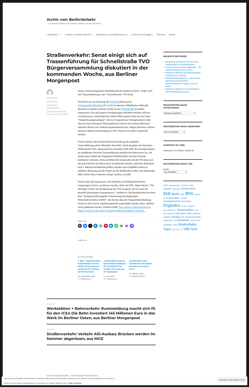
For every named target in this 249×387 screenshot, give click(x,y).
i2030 (196, 210)
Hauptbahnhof (185, 210)
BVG (189, 193)
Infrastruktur (52, 105)
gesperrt (192, 206)
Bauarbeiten (188, 188)
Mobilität (170, 214)
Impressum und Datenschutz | (112, 34)
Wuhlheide (63, 114)
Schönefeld (183, 220)
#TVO (111, 105)
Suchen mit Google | (142, 34)
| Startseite (52, 34)
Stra (175, 224)
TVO (56, 114)
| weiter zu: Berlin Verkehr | (78, 34)
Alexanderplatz (174, 185)
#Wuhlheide (127, 109)
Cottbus (197, 194)
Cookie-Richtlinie (75, 383)
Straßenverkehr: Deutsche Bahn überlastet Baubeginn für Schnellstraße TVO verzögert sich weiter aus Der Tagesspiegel (114, 266)
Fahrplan (184, 198)
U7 (181, 229)
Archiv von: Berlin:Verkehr (71, 19)
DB (164, 198)
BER (166, 194)
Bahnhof (167, 189)
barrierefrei (176, 189)
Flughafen (171, 205)
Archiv (166, 169)
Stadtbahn (167, 225)
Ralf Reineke (52, 98)
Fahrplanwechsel (171, 201)
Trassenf (50, 114)
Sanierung (167, 220)
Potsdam (176, 217)
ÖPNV (194, 229)
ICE (164, 214)
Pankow (166, 217)
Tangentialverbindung (56, 111)
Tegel (167, 229)
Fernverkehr (186, 201)
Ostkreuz (197, 213)
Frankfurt (184, 206)
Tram (174, 229)
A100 (165, 185)
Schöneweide (195, 220)
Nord (189, 213)
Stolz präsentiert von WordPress (84, 376)
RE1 (183, 217)
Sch (174, 220)
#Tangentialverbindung (90, 105)
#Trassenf (115, 101)
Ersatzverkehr (173, 198)
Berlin (175, 194)
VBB (186, 229)
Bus (182, 194)
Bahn (191, 185)
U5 (178, 229)
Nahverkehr (180, 213)
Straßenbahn (187, 224)
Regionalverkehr (193, 217)
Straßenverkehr (53, 108)
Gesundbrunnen (169, 210)
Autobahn (184, 185)
